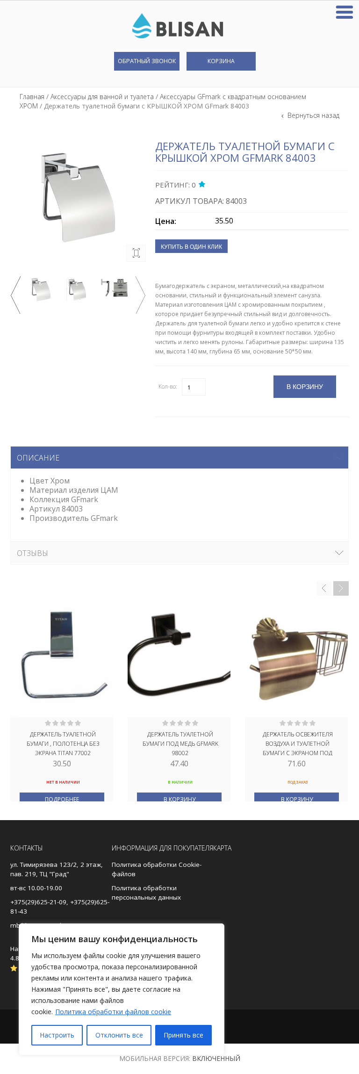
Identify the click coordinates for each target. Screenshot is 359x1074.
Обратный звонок (147, 61)
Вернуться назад (312, 115)
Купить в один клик (191, 246)
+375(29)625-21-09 (38, 902)
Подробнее (62, 799)
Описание (38, 458)
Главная (32, 96)
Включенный (216, 1058)
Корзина (221, 61)
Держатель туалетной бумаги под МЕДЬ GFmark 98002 (180, 743)
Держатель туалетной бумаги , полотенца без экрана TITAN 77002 (63, 743)
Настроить (57, 1035)
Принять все (183, 1035)
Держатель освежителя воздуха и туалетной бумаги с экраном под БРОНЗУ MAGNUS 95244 (298, 743)
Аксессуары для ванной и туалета (102, 96)
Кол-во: (167, 386)
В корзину (179, 799)
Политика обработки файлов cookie (113, 1011)
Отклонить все (119, 1035)
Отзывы (32, 553)
